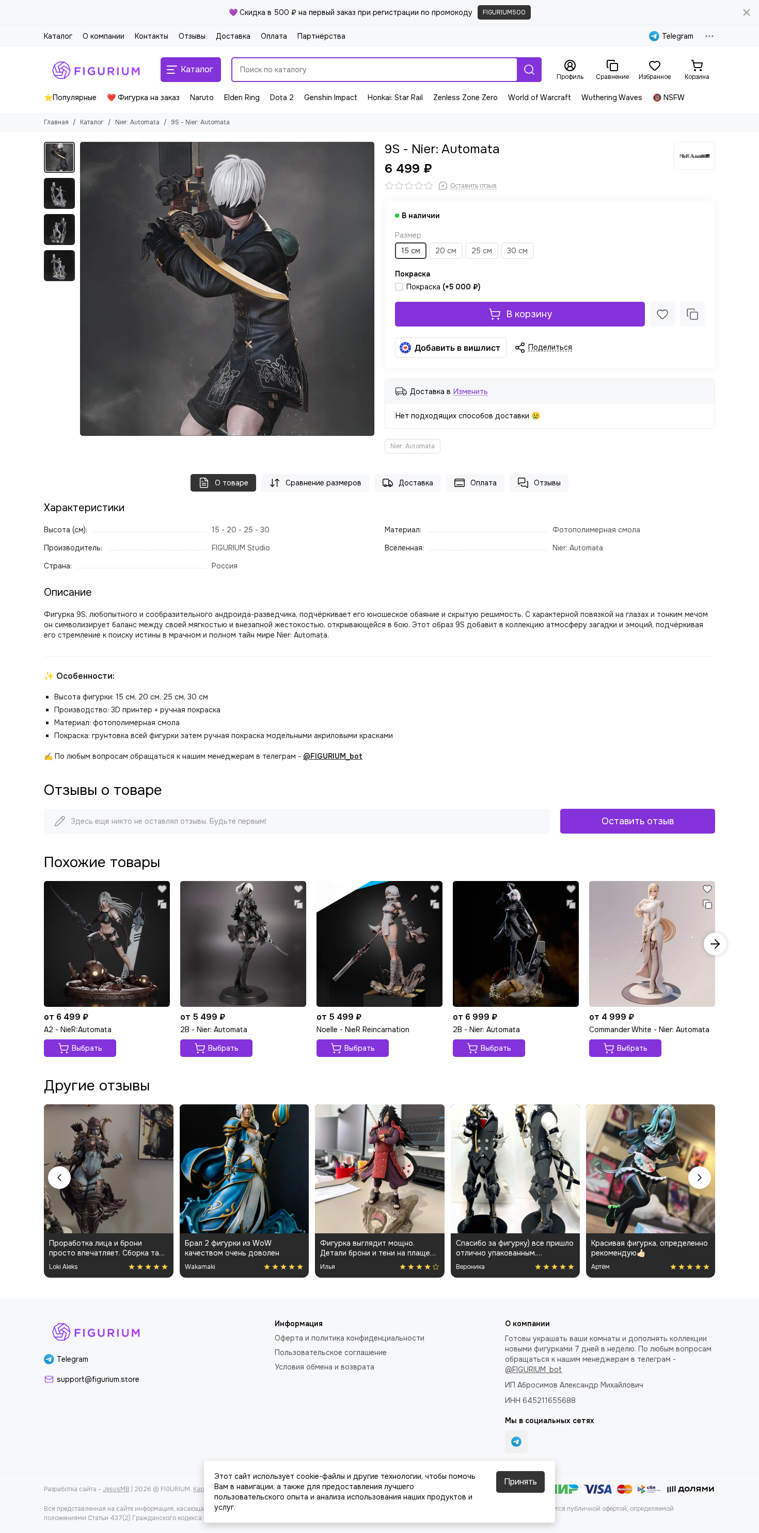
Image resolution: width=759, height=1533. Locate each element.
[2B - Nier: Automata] (243, 944)
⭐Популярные (70, 97)
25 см (481, 250)
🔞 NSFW (669, 97)
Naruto (202, 97)
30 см (517, 250)
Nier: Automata (137, 122)
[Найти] (529, 69)
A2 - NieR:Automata (78, 1029)
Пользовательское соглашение (331, 1352)
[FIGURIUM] (97, 69)
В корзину (529, 314)
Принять (520, 1481)
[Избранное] (662, 314)
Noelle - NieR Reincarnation (363, 1029)
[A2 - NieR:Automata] (107, 944)
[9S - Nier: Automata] (227, 289)
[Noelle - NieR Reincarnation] (379, 944)
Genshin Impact (330, 97)
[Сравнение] (692, 314)
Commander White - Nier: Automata (649, 1029)
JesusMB (116, 1489)
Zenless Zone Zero (465, 97)
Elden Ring (242, 97)
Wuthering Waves (611, 97)
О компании (103, 36)
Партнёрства (321, 36)
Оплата (274, 36)
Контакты (151, 36)
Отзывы (192, 36)
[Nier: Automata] (694, 155)
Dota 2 (282, 97)
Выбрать (87, 1048)
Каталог (58, 36)
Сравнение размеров (323, 482)
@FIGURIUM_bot (332, 756)
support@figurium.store (98, 1379)
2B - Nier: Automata (213, 1029)
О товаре (231, 482)
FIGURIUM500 (504, 12)
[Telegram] (516, 1441)
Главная (56, 122)
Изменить (470, 392)
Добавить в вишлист (457, 348)
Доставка (233, 36)
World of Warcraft (539, 97)
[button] (85, 289)
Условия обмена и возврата (324, 1367)
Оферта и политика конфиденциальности (349, 1338)
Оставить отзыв (638, 821)
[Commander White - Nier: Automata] (652, 944)
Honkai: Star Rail (395, 97)
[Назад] (59, 1177)
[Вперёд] (699, 1177)
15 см (410, 250)
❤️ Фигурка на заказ (143, 97)
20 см (445, 250)
